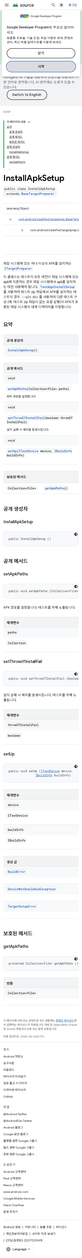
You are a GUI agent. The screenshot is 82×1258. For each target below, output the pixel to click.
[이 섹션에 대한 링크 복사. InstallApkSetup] (37, 522)
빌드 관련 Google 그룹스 (18, 1147)
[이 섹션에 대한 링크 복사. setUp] (19, 754)
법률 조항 (46, 1227)
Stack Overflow (13, 1205)
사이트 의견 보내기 (44, 1233)
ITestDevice (28, 451)
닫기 (41, 53)
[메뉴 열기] (7, 5)
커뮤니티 (30, 1227)
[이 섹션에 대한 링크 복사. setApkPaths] (32, 574)
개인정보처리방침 (17, 1233)
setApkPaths (17, 389)
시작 (41, 67)
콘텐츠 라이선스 (65, 1020)
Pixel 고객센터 (12, 1178)
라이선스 (61, 1227)
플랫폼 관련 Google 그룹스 (20, 1141)
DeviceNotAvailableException (32, 889)
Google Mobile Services (19, 1198)
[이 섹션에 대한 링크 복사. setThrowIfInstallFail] (46, 661)
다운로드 (8, 1070)
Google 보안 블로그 (15, 1134)
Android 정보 (12, 1227)
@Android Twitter (15, 1114)
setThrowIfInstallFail (26, 418)
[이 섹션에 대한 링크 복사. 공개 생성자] (32, 509)
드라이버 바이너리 (14, 1090)
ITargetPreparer (18, 268)
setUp (12, 451)
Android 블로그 (13, 1127)
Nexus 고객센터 (13, 1185)
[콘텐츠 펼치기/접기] (29, 121)
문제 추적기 (10, 1212)
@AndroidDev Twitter (17, 1121)
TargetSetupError (22, 906)
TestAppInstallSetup (57, 287)
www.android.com (15, 1192)
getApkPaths (54, 488)
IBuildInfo (63, 451)
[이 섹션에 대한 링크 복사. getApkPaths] (32, 946)
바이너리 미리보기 (14, 1076)
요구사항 (8, 1063)
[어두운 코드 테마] (75, 534)
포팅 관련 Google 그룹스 (18, 1154)
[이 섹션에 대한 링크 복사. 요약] (17, 325)
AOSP (7, 112)
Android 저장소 (13, 1056)
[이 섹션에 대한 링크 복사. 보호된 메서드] (36, 934)
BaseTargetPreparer (37, 194)
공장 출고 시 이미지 (15, 1083)
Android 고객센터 (14, 1172)
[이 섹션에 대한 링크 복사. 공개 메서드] (32, 561)
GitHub (8, 1096)
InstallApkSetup (21, 350)
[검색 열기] (53, 5)
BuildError (16, 872)
